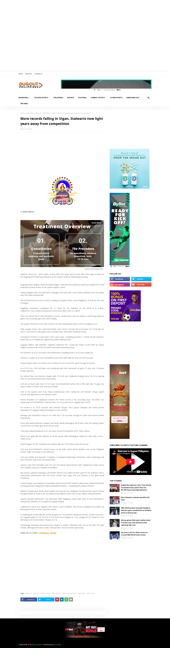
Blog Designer (37, 645)
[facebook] (120, 279)
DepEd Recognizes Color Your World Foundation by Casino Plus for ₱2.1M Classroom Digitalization (136, 487)
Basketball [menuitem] (24, 97)
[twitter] (141, 279)
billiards (36, 593)
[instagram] (120, 284)
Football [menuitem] (82, 97)
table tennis (30, 113)
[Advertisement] (62, 151)
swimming (81, 593)
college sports (45, 593)
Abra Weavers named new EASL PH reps (135, 498)
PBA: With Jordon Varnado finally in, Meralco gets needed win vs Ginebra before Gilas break (136, 510)
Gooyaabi (57, 645)
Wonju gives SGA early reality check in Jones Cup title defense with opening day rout (136, 522)
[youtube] (141, 284)
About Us (28, 74)
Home (21, 74)
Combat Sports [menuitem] (98, 97)
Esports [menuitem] (70, 97)
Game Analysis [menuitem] (132, 97)
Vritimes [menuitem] (24, 103)
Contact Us (38, 74)
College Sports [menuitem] (41, 97)
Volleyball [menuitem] (58, 97)
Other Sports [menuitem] (116, 97)
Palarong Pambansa (69, 593)
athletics (28, 593)
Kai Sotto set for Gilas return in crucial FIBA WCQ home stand (134, 533)
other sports (56, 593)
